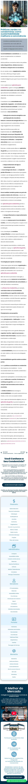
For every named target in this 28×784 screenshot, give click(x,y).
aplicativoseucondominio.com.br (15, 441)
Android (11, 418)
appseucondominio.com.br (8, 443)
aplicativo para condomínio (11, 203)
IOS (15, 418)
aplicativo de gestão (19, 248)
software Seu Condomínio (9, 288)
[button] (17, 780)
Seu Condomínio (16, 416)
